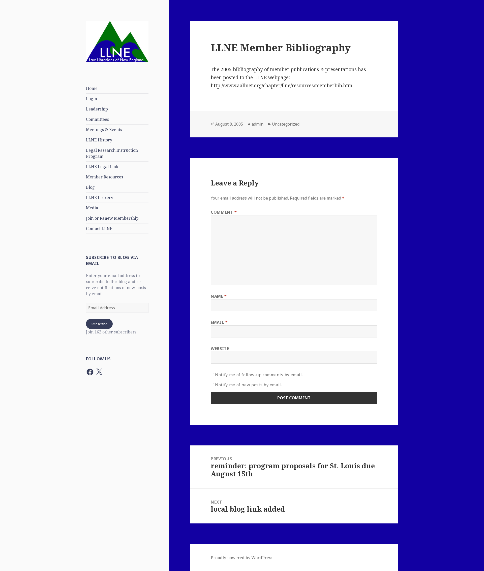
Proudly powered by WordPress (242, 557)
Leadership (97, 109)
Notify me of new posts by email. (248, 385)
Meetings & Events (104, 129)
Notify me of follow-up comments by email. (259, 374)
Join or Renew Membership (112, 218)
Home (92, 88)
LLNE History (99, 140)
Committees (97, 119)
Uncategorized (285, 124)
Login (91, 98)
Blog (90, 187)
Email (219, 322)
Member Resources (104, 177)
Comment (224, 212)
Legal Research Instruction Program (112, 153)
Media (92, 208)
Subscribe (99, 324)
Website (220, 348)
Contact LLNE (99, 228)
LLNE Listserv (99, 197)
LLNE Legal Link (102, 166)
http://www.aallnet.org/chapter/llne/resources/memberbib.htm (281, 85)
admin (257, 124)
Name (219, 296)
